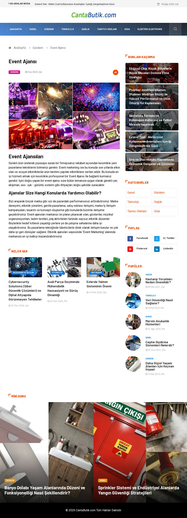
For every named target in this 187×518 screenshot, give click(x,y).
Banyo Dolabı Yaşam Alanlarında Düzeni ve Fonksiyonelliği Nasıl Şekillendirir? (45, 490)
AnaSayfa (16, 29)
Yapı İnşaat (96, 273)
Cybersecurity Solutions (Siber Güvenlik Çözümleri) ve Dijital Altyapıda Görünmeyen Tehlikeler (25, 290)
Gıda (127, 29)
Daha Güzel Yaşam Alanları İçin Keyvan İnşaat (160, 366)
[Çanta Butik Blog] (93, 15)
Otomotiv (57, 273)
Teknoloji (67, 29)
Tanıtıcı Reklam (107, 29)
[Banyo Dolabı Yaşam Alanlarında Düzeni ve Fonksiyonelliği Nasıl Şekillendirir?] (47, 452)
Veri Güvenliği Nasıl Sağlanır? (159, 301)
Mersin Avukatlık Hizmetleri (157, 322)
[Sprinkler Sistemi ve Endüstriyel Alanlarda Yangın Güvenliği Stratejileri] (140, 452)
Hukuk (149, 317)
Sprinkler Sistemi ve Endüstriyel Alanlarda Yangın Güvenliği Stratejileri (138, 490)
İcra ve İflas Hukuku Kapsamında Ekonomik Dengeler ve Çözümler (69, 4)
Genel (33, 29)
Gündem (49, 29)
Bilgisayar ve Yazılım (23, 273)
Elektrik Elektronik (150, 29)
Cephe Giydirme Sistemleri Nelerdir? (160, 343)
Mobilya (10, 480)
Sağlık (85, 29)
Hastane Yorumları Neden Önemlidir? (159, 280)
